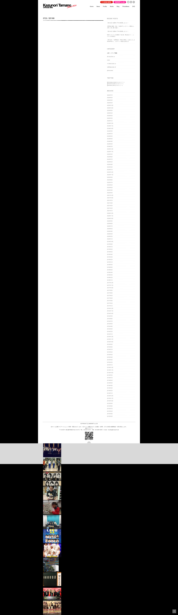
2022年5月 (110, 187)
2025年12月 (110, 105)
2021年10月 (110, 197)
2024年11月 (110, 126)
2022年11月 (110, 174)
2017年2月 (110, 303)
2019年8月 (110, 244)
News (98, 6)
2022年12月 (110, 172)
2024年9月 (110, 131)
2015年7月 (110, 349)
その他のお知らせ (111, 63)
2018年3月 (110, 275)
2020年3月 (110, 234)
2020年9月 (110, 221)
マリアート (119, 1)
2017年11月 (110, 285)
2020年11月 (110, 216)
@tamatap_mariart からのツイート (116, 82)
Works (112, 6)
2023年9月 (110, 154)
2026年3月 (110, 100)
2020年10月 (110, 218)
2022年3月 (110, 192)
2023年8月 (110, 156)
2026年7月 (110, 95)
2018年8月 (110, 267)
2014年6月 (110, 380)
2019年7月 (110, 246)
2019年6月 (110, 249)
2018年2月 (110, 277)
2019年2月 (110, 259)
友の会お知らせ (111, 56)
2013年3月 (110, 416)
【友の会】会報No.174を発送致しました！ (117, 31)
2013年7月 (110, 408)
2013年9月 (110, 403)
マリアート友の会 (106, 1)
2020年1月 (110, 239)
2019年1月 (110, 262)
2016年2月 (110, 331)
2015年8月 (110, 347)
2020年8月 (110, 223)
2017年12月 (110, 282)
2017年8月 (110, 293)
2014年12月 (110, 367)
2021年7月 (110, 200)
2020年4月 (110, 231)
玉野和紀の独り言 (111, 67)
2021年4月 (110, 203)
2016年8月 (110, 318)
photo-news (110, 70)
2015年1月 (110, 365)
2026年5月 (110, 97)
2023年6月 (110, 162)
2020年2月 (110, 236)
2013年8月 (110, 406)
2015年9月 (110, 344)
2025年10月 (110, 108)
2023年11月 (110, 151)
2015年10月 (110, 341)
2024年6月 (110, 136)
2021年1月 (110, 210)
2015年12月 (110, 336)
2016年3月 (110, 329)
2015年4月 (110, 357)
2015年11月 (110, 339)
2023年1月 (110, 169)
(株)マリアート (60, 426)
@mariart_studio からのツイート (115, 83)
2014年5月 (110, 383)
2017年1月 (110, 305)
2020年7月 (110, 226)
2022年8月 (110, 180)
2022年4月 (110, 190)
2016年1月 (110, 334)
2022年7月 (110, 182)
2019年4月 (110, 254)
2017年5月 (110, 298)
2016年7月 (110, 321)
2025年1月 (110, 120)
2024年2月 (110, 146)
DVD (133, 6)
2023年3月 (110, 167)
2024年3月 (110, 144)
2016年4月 (110, 326)
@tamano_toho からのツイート (115, 85)
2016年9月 (110, 316)
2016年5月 (110, 323)
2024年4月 (110, 141)
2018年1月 (110, 280)
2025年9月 (110, 110)
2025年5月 (110, 115)
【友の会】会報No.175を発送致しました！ (117, 22)
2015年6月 (110, 352)
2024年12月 (110, 123)
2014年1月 (110, 393)
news (108, 60)
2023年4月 (110, 164)
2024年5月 (110, 138)
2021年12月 (110, 195)
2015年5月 (110, 354)
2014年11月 (110, 370)
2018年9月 (110, 264)
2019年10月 (110, 241)
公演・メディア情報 (112, 53)
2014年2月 (110, 390)
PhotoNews (125, 6)
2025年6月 (110, 113)
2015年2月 (110, 362)
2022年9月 (110, 177)
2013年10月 (110, 401)
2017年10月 (110, 287)
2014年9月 (110, 375)
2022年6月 (110, 185)
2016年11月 (110, 311)
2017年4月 (110, 300)
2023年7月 (110, 159)
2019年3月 (110, 257)
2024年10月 (110, 128)
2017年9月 (110, 290)
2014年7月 (110, 377)
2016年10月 (110, 313)
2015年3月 (110, 359)
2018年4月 (110, 272)
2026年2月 (110, 102)
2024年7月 (110, 133)
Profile (105, 6)
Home (91, 6)
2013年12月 (110, 395)
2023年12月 (110, 149)
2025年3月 (110, 118)
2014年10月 (110, 372)
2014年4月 (110, 385)
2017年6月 (110, 295)
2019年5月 (110, 251)
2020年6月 (110, 228)
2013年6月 (110, 411)
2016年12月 (110, 308)
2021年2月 (110, 208)
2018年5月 (110, 270)
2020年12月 (110, 213)
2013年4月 (110, 413)
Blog (118, 6)
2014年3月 (110, 388)
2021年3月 (110, 205)
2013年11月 (110, 398)
